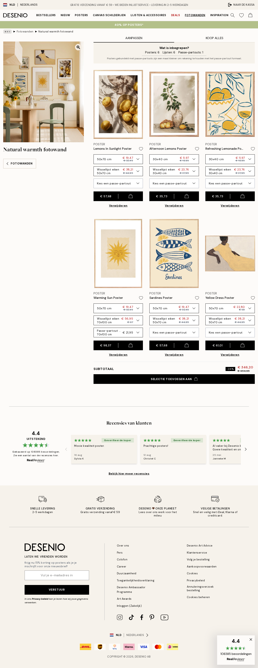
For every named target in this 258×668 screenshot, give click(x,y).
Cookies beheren (198, 597)
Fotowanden (195, 15)
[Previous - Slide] (66, 449)
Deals (175, 15)
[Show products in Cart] (250, 15)
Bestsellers (46, 15)
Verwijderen (118, 205)
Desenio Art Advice (200, 545)
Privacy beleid (40, 598)
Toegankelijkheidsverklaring (136, 580)
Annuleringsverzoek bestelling (200, 588)
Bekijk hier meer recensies (129, 473)
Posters (81, 15)
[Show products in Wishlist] (241, 15)
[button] (236, 650)
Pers (120, 552)
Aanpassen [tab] (133, 38)
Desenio (141, 656)
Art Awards (124, 598)
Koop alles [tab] (214, 38)
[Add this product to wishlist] (141, 149)
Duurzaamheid (126, 573)
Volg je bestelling (198, 559)
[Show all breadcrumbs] (7, 32)
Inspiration (219, 15)
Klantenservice (197, 552)
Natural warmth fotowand (55, 31)
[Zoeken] (232, 15)
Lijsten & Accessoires (148, 15)
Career (121, 566)
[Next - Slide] (245, 449)
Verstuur (57, 589)
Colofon (122, 559)
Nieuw (65, 15)
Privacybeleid (196, 580)
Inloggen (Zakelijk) (129, 606)
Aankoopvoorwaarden (202, 566)
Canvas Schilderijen (109, 15)
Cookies (192, 573)
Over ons (123, 545)
